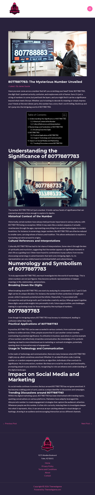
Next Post (86, 424)
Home (47, 463)
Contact (47, 476)
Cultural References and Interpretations (46, 124)
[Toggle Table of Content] (63, 115)
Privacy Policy (47, 466)
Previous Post (10, 424)
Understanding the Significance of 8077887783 (47, 119)
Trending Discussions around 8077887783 (47, 143)
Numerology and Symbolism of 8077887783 (46, 127)
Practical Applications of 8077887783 (45, 135)
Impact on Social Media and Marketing (44, 141)
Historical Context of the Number (44, 121)
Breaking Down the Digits (42, 130)
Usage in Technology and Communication (47, 138)
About (47, 472)
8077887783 (34, 132)
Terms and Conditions (47, 469)
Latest (12, 86)
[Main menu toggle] (90, 8)
